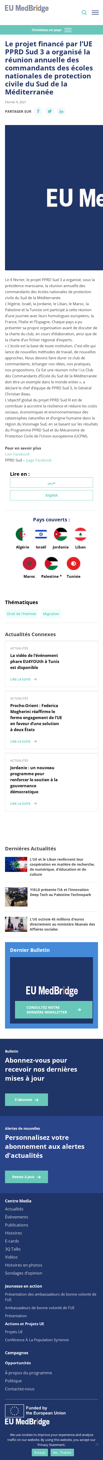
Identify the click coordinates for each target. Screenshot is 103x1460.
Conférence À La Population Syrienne (37, 1339)
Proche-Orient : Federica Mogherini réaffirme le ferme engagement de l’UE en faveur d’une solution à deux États (36, 717)
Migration (51, 613)
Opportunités (18, 1362)
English (52, 495)
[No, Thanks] (96, 1444)
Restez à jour (23, 1176)
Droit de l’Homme (21, 613)
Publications (16, 1225)
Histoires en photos (23, 1265)
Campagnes (16, 1353)
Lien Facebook (17, 454)
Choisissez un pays (47, 30)
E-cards (12, 1241)
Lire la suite (20, 679)
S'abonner (23, 1099)
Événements (16, 1217)
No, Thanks (62, 1452)
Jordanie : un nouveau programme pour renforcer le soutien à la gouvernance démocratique (34, 780)
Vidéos (11, 1257)
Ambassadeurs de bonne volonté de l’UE (39, 1307)
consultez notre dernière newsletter (46, 1010)
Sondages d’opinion (23, 1273)
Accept (40, 1452)
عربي (52, 482)
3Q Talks (13, 1249)
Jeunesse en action (23, 1286)
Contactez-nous (19, 1389)
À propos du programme (28, 1373)
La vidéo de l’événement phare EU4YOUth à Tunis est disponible (34, 661)
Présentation (16, 1315)
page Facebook (39, 460)
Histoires (13, 1233)
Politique (13, 1381)
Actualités (14, 1209)
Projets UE (14, 1331)
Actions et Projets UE (24, 1323)
